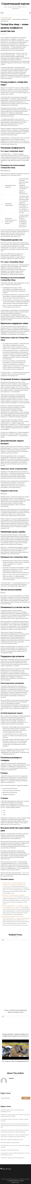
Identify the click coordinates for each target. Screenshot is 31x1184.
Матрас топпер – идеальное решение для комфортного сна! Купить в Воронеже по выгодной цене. (14, 884)
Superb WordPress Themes (16, 1180)
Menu (2, 13)
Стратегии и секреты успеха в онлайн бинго (13, 1157)
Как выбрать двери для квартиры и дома (12, 1139)
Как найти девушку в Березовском (10, 1142)
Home (2, 17)
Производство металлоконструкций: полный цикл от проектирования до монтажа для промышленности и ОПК (15, 1125)
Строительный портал (15, 3)
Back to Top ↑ (15, 1182)
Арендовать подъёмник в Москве (10, 1150)
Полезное (8, 17)
